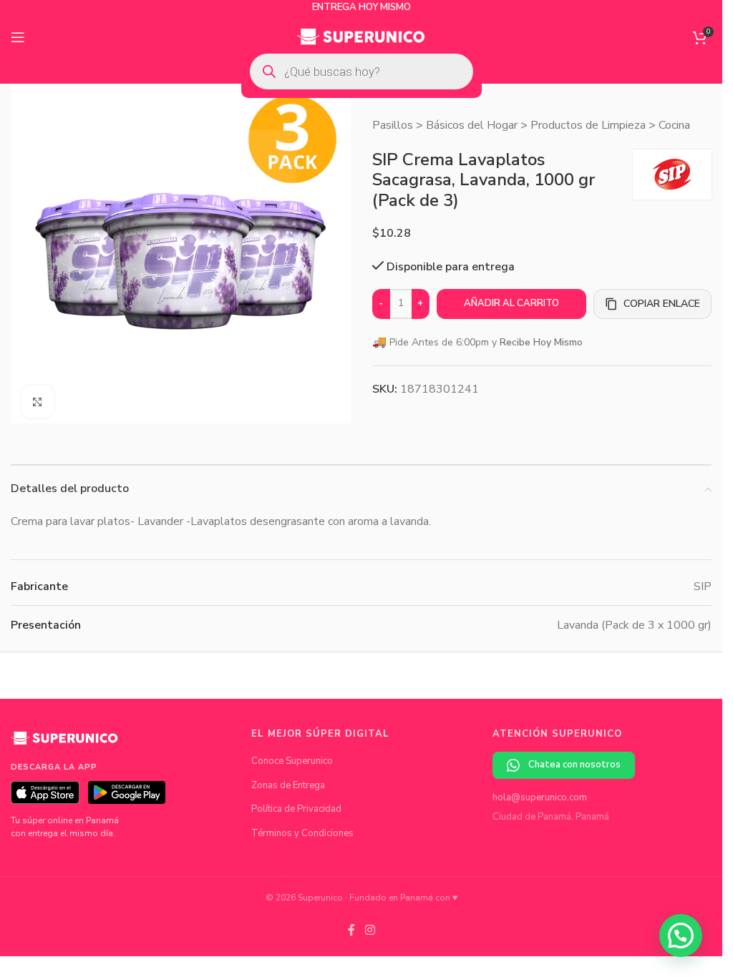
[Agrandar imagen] (37, 397)
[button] (680, 935)
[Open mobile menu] (18, 37)
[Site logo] (361, 36)
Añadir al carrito (511, 303)
